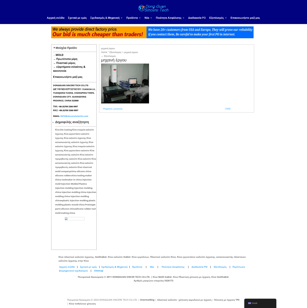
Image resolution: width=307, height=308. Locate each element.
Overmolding (147, 299)
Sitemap (98, 270)
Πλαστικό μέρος (65, 63)
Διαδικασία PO (197, 18)
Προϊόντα (132, 18)
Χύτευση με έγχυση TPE (227, 299)
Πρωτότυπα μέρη (66, 59)
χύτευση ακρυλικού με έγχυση (195, 299)
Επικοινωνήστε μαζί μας (245, 18)
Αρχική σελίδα (55, 18)
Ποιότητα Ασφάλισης (168, 18)
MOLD (59, 55)
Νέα (147, 18)
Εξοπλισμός (216, 18)
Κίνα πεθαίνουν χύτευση (82, 303)
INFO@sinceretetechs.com (74, 116)
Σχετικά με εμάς (77, 18)
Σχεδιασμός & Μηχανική (105, 18)
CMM (228, 108)
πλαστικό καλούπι (167, 299)
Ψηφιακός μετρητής (113, 108)
